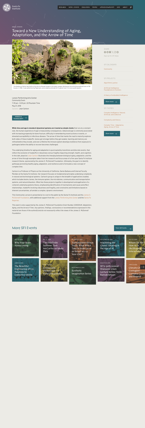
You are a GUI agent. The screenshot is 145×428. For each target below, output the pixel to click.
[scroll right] (142, 267)
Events (19, 27)
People (94, 7)
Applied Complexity (107, 7)
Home (14, 27)
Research (62, 7)
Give (118, 7)
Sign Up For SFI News (111, 56)
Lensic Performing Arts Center (66, 198)
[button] (62, 7)
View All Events (121, 228)
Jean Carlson (33, 155)
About (125, 7)
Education (86, 7)
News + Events (74, 7)
